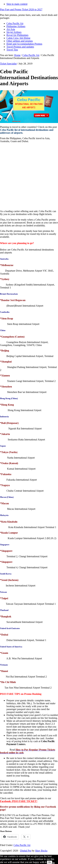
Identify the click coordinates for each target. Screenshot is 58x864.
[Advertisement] (29, 179)
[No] (53, 863)
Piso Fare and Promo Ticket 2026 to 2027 (21, 9)
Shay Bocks (41, 850)
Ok (49, 862)
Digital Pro (25, 850)
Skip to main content (16, 4)
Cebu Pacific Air (22, 845)
